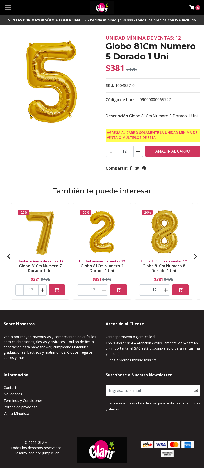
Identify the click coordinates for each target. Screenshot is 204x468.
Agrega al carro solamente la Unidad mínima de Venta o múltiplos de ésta (152, 135)
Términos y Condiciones (23, 400)
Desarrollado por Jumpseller (36, 453)
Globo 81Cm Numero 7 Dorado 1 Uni (40, 268)
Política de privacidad (21, 407)
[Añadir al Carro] (57, 289)
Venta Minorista (16, 413)
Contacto (11, 387)
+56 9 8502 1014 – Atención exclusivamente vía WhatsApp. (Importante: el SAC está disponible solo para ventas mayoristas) (153, 348)
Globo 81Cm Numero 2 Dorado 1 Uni (102, 268)
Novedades (13, 394)
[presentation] (9, 256)
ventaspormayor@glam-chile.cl (130, 336)
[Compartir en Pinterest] (144, 168)
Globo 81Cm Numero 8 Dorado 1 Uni (163, 268)
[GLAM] (102, 7)
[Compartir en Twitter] (137, 168)
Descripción (117, 116)
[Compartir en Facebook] (131, 168)
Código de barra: (122, 99)
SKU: (110, 85)
